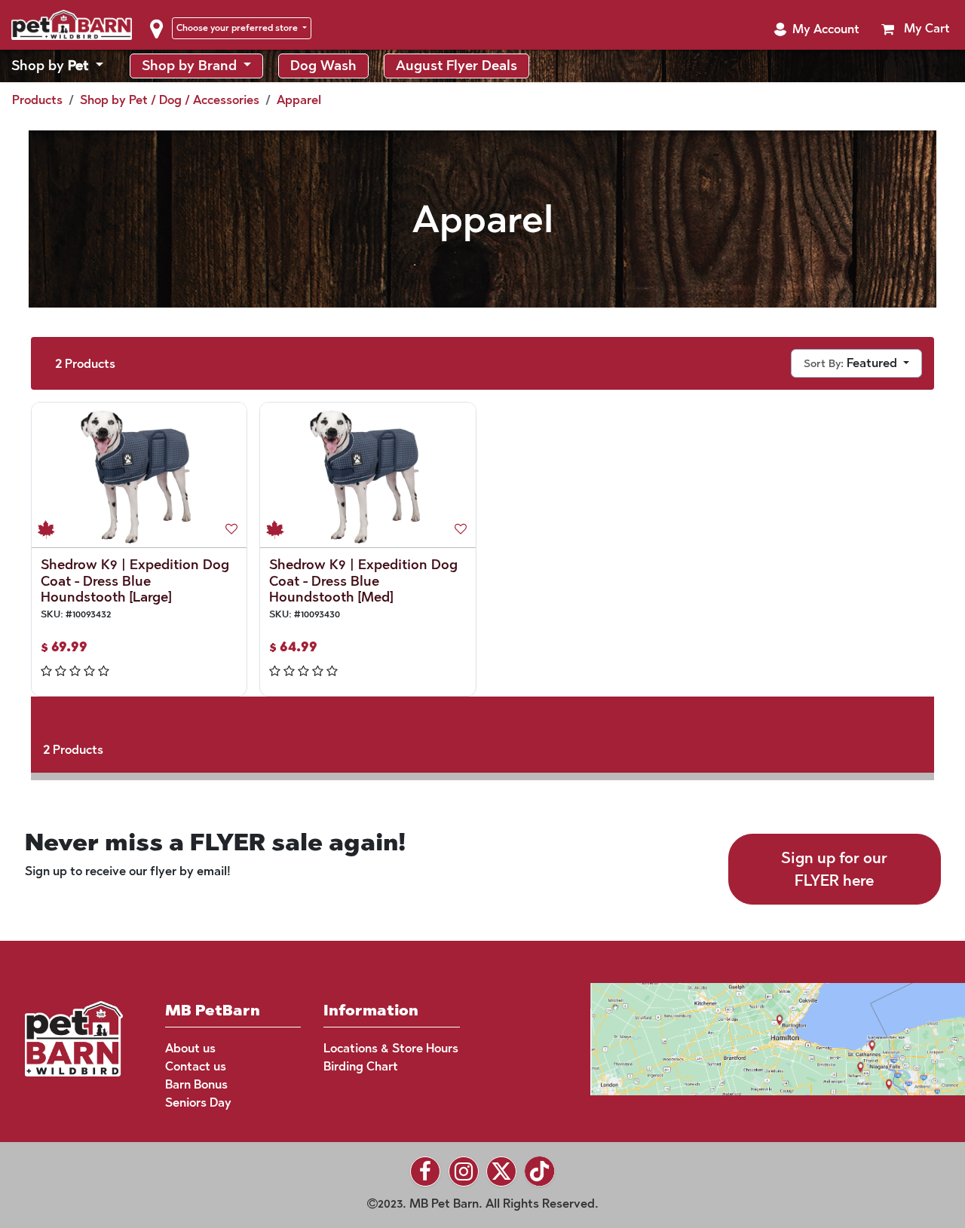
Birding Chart (360, 1066)
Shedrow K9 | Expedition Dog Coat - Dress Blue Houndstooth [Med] (363, 580)
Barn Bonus (196, 1084)
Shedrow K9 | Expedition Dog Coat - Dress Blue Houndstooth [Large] (135, 580)
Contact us (195, 1066)
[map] (749, 1037)
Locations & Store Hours (390, 1048)
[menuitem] (57, 66)
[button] (816, 29)
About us (190, 1048)
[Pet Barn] (74, 1037)
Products (37, 100)
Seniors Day (198, 1102)
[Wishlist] (231, 529)
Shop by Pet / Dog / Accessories (169, 100)
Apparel (299, 100)
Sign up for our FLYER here (834, 869)
